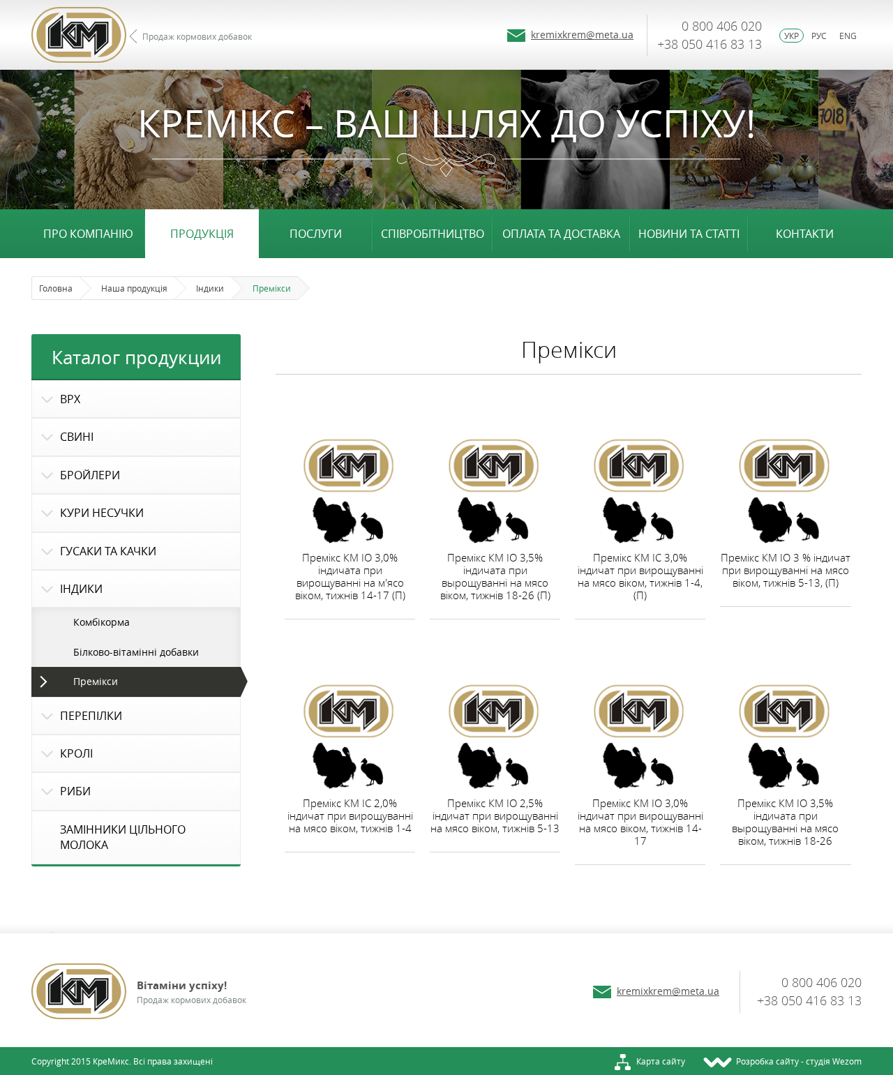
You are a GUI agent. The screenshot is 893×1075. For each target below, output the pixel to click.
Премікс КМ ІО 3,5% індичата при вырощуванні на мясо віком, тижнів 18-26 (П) (495, 576)
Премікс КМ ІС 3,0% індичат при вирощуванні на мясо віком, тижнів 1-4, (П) (640, 576)
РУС (819, 35)
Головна (56, 288)
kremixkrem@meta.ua (582, 34)
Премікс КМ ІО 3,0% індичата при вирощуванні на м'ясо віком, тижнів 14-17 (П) (350, 576)
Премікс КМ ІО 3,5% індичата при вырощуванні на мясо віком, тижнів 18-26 (785, 822)
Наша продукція (134, 288)
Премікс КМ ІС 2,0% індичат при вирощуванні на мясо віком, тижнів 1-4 (350, 815)
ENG (848, 35)
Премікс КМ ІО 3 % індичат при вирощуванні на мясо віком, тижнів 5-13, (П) (785, 569)
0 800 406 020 (722, 25)
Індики (210, 288)
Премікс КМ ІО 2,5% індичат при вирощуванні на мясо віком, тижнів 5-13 (495, 815)
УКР (791, 35)
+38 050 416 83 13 (709, 44)
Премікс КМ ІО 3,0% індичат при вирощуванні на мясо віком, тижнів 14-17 (640, 822)
